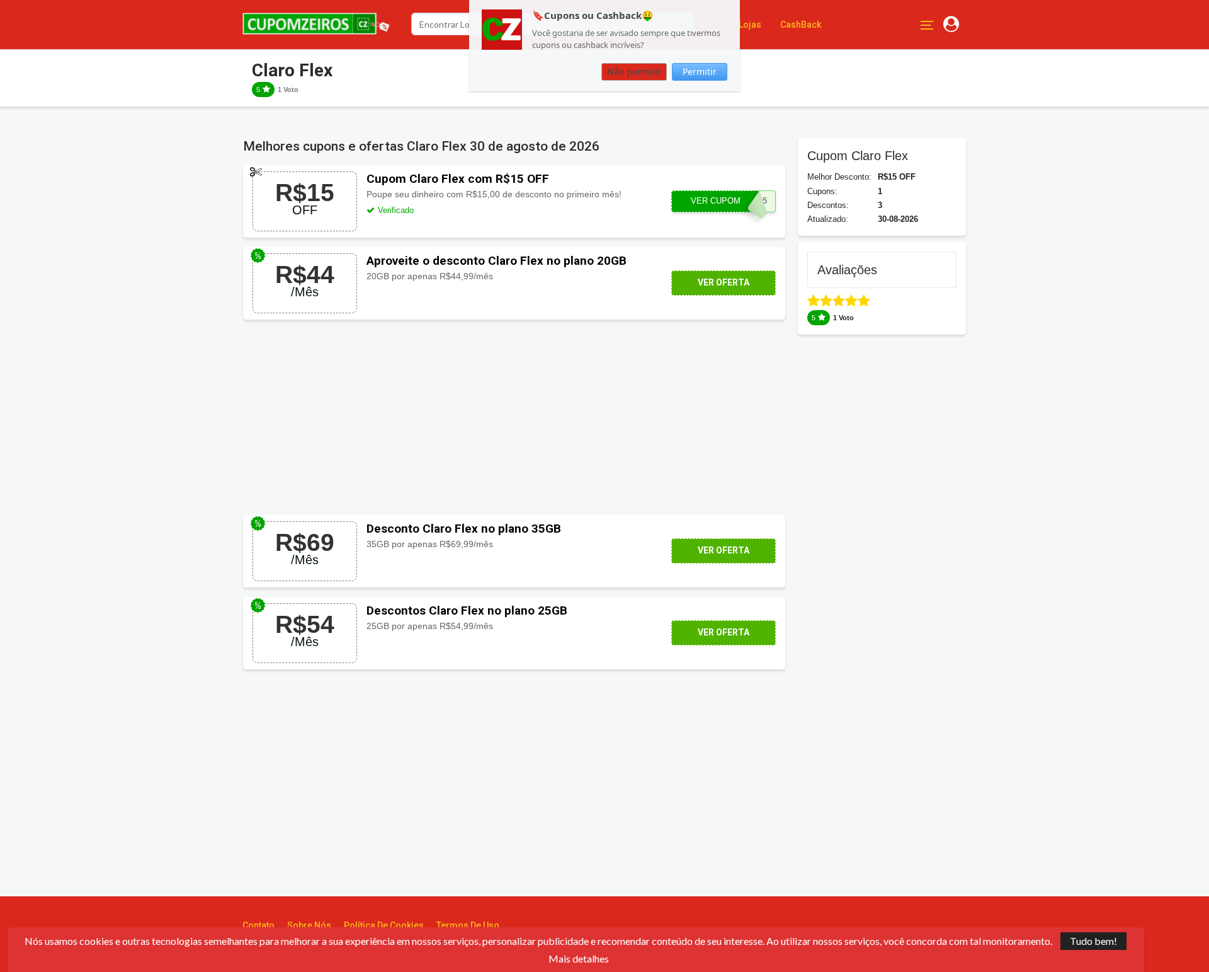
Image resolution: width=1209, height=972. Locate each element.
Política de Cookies (384, 925)
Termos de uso (467, 925)
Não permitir (634, 72)
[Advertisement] (514, 417)
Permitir (700, 72)
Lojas (750, 25)
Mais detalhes (578, 959)
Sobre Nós (309, 925)
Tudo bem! (1093, 941)
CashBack (800, 25)
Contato (258, 925)
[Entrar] (951, 24)
